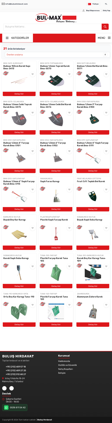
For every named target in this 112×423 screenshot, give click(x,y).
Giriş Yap (106, 10)
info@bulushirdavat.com (16, 4)
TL (106, 4)
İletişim (61, 373)
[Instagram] (11, 388)
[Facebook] (4, 388)
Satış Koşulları (65, 369)
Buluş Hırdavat (44, 420)
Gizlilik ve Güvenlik (67, 365)
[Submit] (105, 27)
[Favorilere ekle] (32, 74)
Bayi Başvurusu (93, 10)
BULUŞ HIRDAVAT (18, 356)
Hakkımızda (64, 361)
